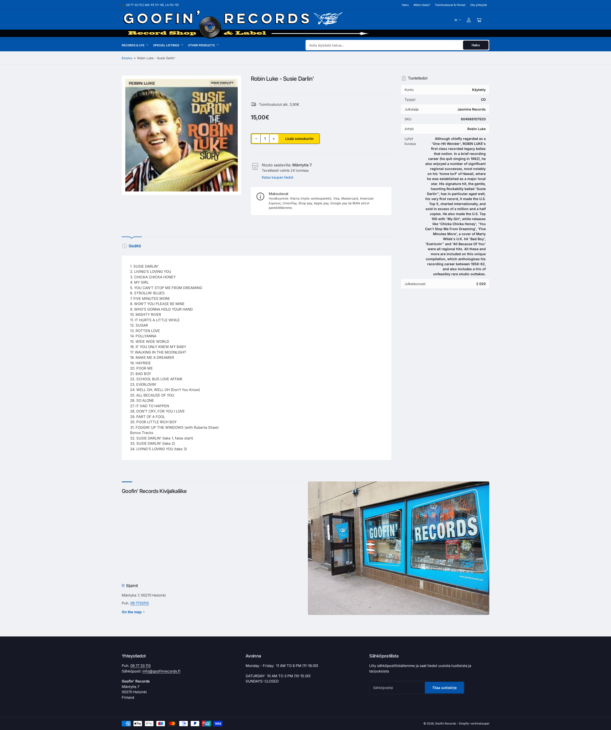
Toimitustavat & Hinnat (450, 5)
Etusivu (127, 58)
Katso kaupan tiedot (277, 177)
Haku (405, 5)
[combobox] (397, 45)
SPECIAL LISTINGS (166, 45)
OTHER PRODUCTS (201, 45)
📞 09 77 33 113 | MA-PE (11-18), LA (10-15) (150, 5)
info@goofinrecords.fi (161, 671)
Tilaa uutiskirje (444, 688)
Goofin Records (445, 723)
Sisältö (135, 245)
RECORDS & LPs (133, 45)
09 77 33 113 (140, 665)
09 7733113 (139, 603)
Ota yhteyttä (478, 5)
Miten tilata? (422, 5)
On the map (132, 612)
